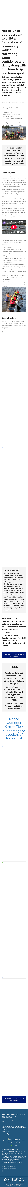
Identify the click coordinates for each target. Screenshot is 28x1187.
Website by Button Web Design (14, 1185)
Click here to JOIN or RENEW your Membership (14, 655)
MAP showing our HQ (7, 1117)
